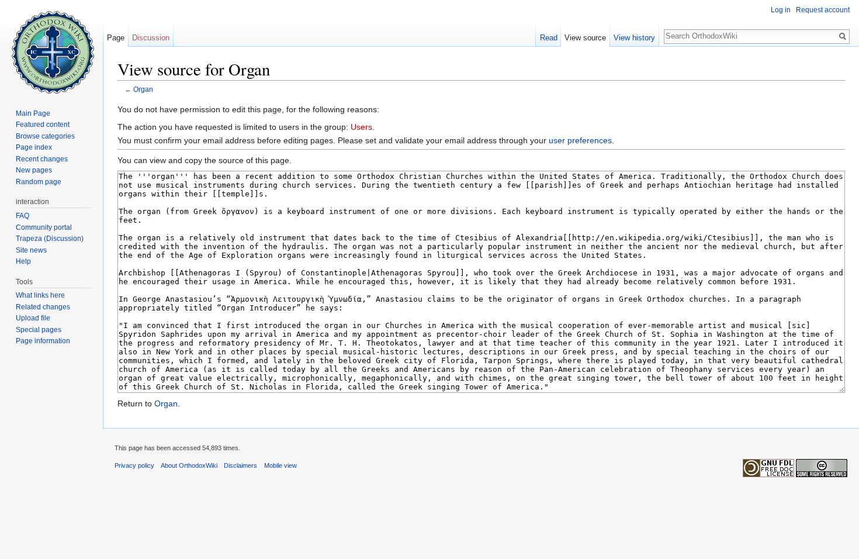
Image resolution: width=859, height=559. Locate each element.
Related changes (43, 307)
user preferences (580, 140)
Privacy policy (134, 465)
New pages (34, 170)
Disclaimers (240, 465)
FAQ (22, 216)
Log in (781, 10)
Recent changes (42, 159)
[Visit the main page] (51, 47)
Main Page (33, 113)
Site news (31, 250)
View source (585, 37)
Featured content (43, 124)
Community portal (44, 227)
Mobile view (280, 465)
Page (115, 37)
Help (23, 261)
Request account (823, 10)
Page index (34, 147)
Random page (38, 182)
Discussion (150, 37)
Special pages (38, 330)
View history (634, 37)
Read (548, 37)
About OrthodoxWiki (189, 465)
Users (361, 127)
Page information (43, 341)
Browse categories (45, 136)
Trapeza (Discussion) (50, 238)
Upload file (33, 318)
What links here (40, 295)
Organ (143, 89)
